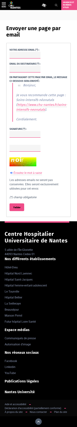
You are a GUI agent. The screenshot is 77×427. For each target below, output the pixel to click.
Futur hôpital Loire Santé (20, 322)
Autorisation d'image (18, 344)
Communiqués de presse (20, 338)
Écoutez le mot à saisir (28, 173)
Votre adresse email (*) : (24, 49)
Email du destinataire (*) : (24, 63)
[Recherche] (56, 5)
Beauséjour (12, 310)
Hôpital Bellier (13, 297)
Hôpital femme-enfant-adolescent (26, 285)
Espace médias (17, 330)
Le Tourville (12, 291)
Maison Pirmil (13, 315)
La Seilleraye (13, 303)
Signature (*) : (18, 129)
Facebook (11, 361)
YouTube (10, 373)
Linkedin (10, 367)
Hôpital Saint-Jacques (19, 279)
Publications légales (22, 381)
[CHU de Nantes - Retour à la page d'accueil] (14, 5)
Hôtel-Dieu (11, 267)
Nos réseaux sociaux (22, 352)
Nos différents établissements (30, 259)
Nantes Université (20, 392)
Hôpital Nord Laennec (18, 273)
